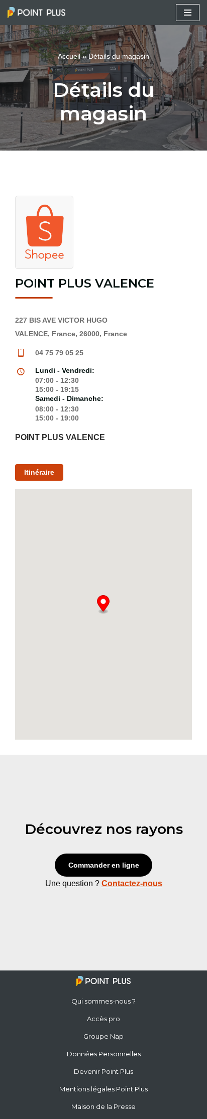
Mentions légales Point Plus (103, 1089)
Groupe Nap (103, 1036)
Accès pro (103, 1019)
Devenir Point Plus (103, 1071)
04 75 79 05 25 (59, 353)
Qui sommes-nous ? (103, 1001)
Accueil (69, 56)
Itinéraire (39, 472)
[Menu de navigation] (187, 12)
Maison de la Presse (103, 1106)
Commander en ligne (103, 865)
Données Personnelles (104, 1054)
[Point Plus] (39, 12)
